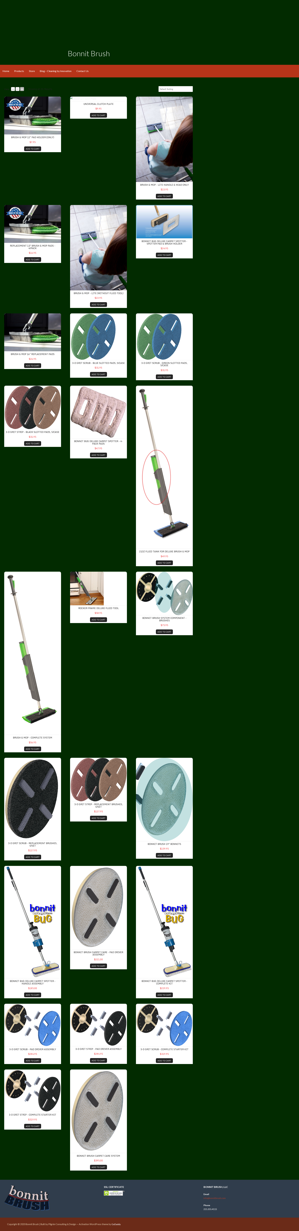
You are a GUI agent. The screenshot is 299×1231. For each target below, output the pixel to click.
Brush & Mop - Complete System (32, 737)
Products (19, 70)
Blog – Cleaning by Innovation (55, 70)
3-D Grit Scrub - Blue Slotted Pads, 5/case (98, 363)
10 (13, 89)
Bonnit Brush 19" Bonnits (164, 844)
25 (17, 89)
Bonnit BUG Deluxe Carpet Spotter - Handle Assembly (32, 982)
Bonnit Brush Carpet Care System (98, 1156)
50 (22, 89)
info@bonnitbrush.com (215, 1198)
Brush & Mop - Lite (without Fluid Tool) (98, 293)
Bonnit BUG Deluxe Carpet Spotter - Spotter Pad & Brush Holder (164, 242)
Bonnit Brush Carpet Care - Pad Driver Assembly (98, 953)
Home (5, 70)
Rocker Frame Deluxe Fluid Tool (98, 608)
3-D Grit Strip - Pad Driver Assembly (98, 1049)
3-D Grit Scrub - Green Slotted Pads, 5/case (164, 364)
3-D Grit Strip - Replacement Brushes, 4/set (98, 805)
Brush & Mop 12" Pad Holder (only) (32, 137)
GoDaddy (116, 1224)
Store (32, 70)
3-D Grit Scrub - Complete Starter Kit (164, 1049)
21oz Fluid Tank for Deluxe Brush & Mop (164, 551)
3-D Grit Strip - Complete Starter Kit (32, 1115)
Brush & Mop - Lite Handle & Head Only (164, 185)
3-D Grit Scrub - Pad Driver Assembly (32, 1049)
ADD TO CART (33, 148)
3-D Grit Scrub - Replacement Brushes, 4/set (32, 844)
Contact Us (82, 70)
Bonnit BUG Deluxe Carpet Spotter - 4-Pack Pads (98, 442)
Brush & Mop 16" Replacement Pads (33, 354)
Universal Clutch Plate (98, 104)
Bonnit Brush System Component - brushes (164, 619)
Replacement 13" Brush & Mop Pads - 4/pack (32, 247)
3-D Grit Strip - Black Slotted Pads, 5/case (32, 432)
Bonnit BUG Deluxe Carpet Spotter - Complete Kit (164, 982)
